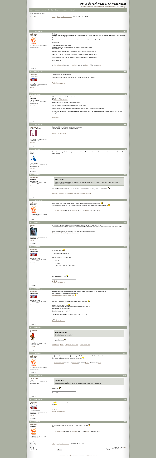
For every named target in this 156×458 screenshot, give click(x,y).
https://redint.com (70, 193)
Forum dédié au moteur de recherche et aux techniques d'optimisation (99, 7)
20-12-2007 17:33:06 (36, 247)
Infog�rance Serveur (91, 455)
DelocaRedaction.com (58, 83)
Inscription (65, 10)
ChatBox (57, 10)
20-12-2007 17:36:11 (36, 289)
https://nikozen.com (57, 193)
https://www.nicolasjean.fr (83, 193)
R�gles (50, 10)
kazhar (32, 225)
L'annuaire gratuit (59, 65)
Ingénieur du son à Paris (59, 133)
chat (99, 65)
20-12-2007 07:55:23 (36, 71)
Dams (32, 97)
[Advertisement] (78, 23)
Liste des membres (40, 10)
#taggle (124, 7)
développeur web (57, 233)
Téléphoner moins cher (71, 344)
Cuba (61, 344)
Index (31, 10)
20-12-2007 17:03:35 (36, 200)
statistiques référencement (71, 233)
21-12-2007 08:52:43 (36, 422)
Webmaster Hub (63, 455)
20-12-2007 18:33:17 (36, 353)
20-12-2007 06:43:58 (36, 31)
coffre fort (75, 65)
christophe (33, 34)
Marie (32, 152)
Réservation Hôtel (85, 344)
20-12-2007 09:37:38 (36, 124)
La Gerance (34, 378)
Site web (32, 87)
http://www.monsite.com (61, 99)
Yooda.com (55, 117)
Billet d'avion (55, 344)
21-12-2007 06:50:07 (36, 399)
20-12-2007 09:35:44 (36, 94)
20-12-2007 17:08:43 (36, 222)
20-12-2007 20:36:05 (36, 375)
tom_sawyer (34, 127)
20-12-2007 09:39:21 (36, 149)
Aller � (32, 448)
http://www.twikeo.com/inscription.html (63, 295)
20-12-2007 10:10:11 (36, 175)
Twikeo (87, 65)
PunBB (124, 447)
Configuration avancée (64, 17)
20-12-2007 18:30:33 (36, 327)
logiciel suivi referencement (76, 455)
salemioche (34, 178)
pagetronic (33, 74)
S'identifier (73, 10)
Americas (33, 330)
